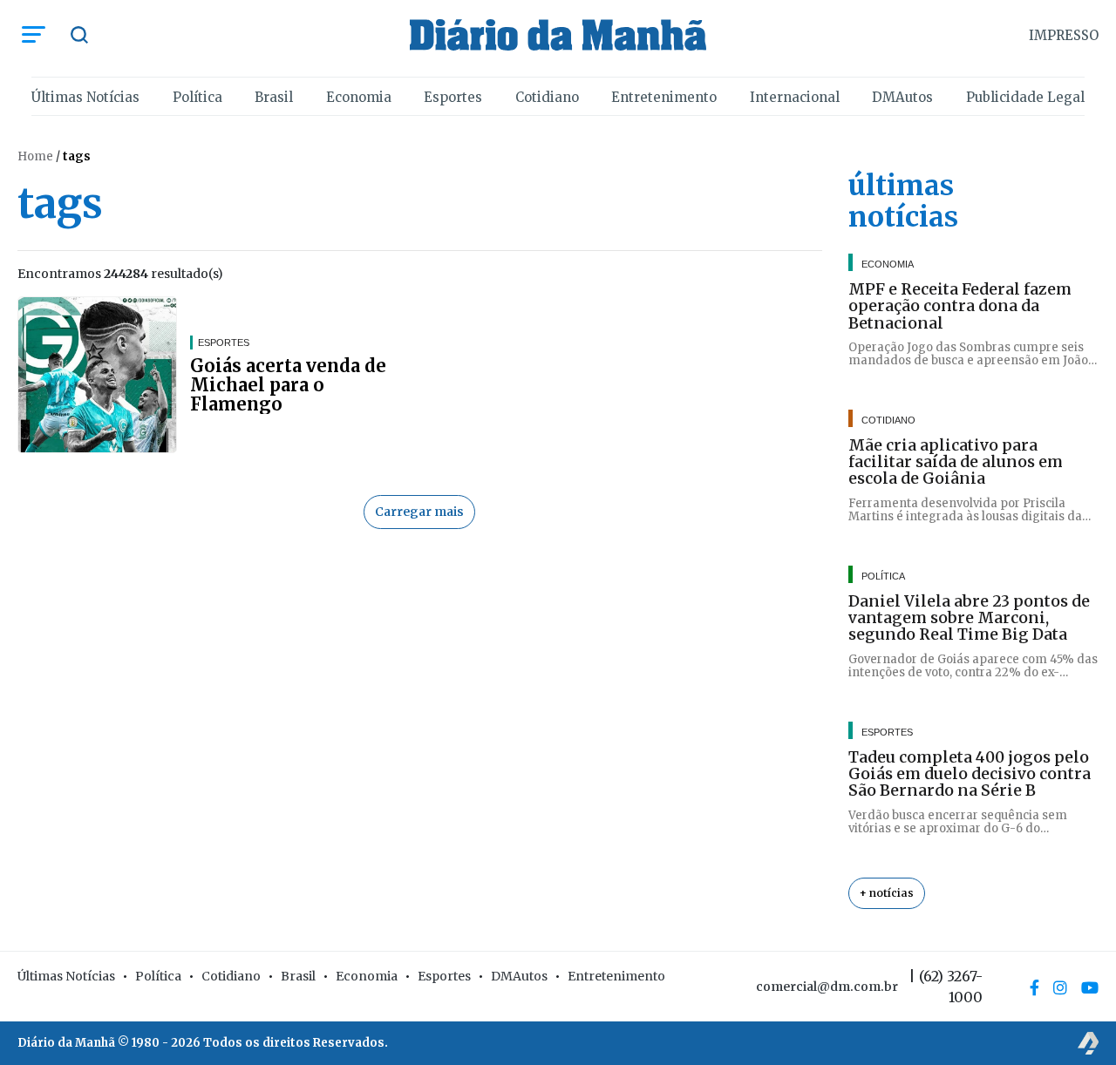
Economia (358, 97)
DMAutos (902, 97)
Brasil (274, 97)
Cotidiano (547, 97)
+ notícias (887, 892)
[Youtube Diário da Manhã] (1090, 987)
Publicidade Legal (1025, 97)
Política (197, 97)
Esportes (453, 97)
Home (35, 156)
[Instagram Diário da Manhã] (1060, 987)
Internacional (795, 97)
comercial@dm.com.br (827, 986)
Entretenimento (664, 97)
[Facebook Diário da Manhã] (1034, 987)
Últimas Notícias (85, 97)
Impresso (1064, 35)
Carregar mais (419, 511)
